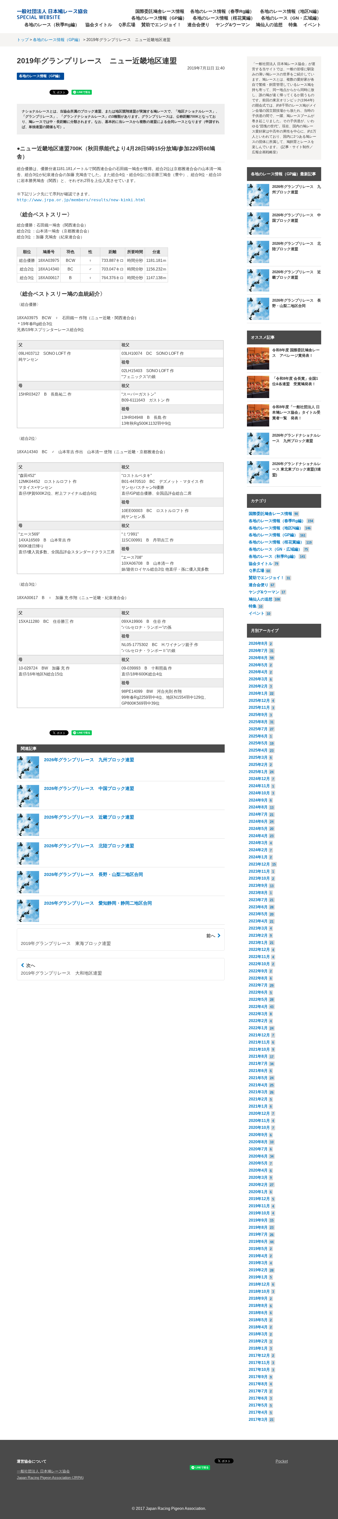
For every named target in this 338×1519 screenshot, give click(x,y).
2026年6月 (258, 658)
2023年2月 (258, 935)
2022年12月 (259, 949)
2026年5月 (258, 665)
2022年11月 (259, 957)
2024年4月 (258, 836)
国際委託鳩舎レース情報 (159, 11)
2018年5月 (258, 1320)
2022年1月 (258, 1028)
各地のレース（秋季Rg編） (51, 24)
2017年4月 (258, 1412)
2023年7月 (258, 900)
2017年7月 (258, 1391)
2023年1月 (258, 942)
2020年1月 (258, 1192)
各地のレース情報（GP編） (159, 18)
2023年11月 (259, 871)
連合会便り (198, 24)
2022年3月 (258, 1014)
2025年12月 (259, 700)
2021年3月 (258, 1092)
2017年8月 (258, 1384)
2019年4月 (258, 1256)
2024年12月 (259, 779)
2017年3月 (258, 1419)
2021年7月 (258, 1063)
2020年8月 (258, 1142)
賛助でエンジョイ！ (161, 24)
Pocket (282, 1461)
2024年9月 (258, 800)
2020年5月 (258, 1163)
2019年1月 (258, 1277)
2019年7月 (258, 1234)
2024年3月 (258, 843)
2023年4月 (258, 921)
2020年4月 (258, 1170)
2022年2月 (258, 1021)
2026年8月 (258, 643)
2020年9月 (258, 1135)
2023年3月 (258, 928)
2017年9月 (258, 1377)
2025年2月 (258, 764)
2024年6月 (258, 821)
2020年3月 (258, 1177)
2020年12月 (259, 1113)
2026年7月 (258, 650)
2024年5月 (258, 829)
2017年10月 (259, 1369)
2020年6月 (258, 1156)
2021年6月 (258, 1071)
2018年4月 (258, 1327)
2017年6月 (258, 1398)
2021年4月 (258, 1085)
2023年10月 (259, 878)
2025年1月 (258, 772)
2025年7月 (258, 729)
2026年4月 (258, 672)
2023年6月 (258, 907)
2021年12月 (259, 1035)
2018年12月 (259, 1284)
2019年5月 (258, 1249)
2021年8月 (258, 1056)
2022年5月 (258, 999)
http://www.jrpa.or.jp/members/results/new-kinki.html (81, 200)
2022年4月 (258, 1007)
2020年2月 (258, 1185)
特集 (293, 24)
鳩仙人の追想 (269, 24)
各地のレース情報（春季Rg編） (222, 11)
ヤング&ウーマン (233, 24)
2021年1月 (258, 1106)
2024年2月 (258, 850)
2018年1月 (258, 1348)
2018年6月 (258, 1313)
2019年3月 (258, 1263)
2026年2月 (258, 686)
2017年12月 (259, 1355)
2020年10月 (259, 1127)
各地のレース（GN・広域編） (291, 18)
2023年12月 (259, 864)
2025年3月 (258, 757)
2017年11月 (259, 1363)
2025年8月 (258, 722)
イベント (312, 24)
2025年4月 (258, 750)
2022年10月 (259, 964)
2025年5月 (258, 743)
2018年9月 (258, 1298)
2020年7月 (258, 1149)
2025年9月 (258, 715)
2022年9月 (258, 971)
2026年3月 (258, 679)
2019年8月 (258, 1227)
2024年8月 (258, 807)
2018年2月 (258, 1341)
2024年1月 (258, 857)
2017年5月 (258, 1405)
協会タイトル (98, 24)
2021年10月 (259, 1049)
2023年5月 (258, 914)
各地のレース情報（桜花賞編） (224, 18)
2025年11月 (259, 707)
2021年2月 (258, 1099)
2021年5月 (258, 1078)
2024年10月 (259, 793)
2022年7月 (258, 985)
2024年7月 (258, 814)
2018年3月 (258, 1334)
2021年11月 (259, 1042)
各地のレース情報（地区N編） (290, 11)
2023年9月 (258, 885)
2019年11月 (259, 1206)
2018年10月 (259, 1291)
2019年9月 (258, 1220)
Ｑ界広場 (126, 24)
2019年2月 (258, 1270)
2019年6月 (258, 1241)
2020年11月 (259, 1120)
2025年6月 (258, 736)
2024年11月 (259, 786)
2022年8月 (258, 978)
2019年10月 (259, 1213)
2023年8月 (258, 893)
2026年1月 (258, 693)
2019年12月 (259, 1199)
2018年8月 (258, 1305)
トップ (23, 40)
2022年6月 (258, 992)
